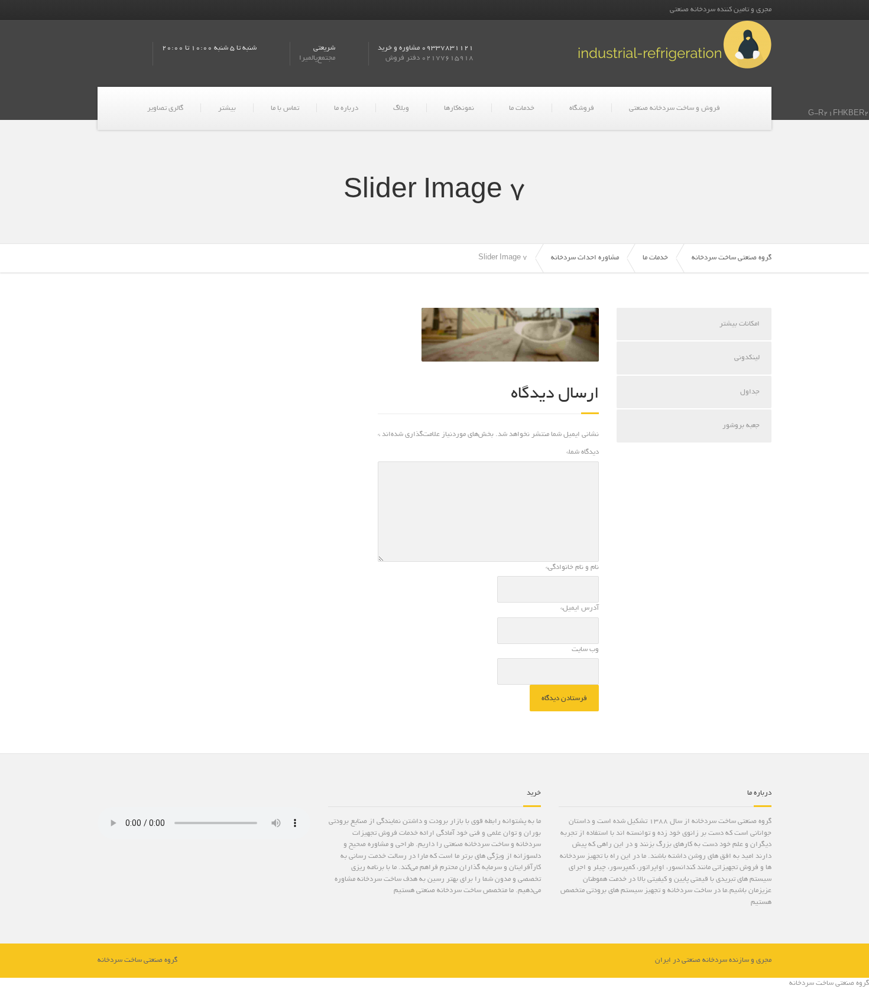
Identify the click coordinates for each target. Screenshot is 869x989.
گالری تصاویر (165, 108)
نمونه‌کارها (459, 108)
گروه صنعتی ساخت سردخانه (731, 258)
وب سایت (585, 649)
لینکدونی (747, 358)
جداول (750, 392)
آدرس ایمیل (579, 608)
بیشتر (227, 108)
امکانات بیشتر (739, 324)
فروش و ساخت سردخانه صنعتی (674, 108)
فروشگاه (581, 108)
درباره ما (346, 108)
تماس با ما (285, 108)
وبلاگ (401, 108)
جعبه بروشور (741, 426)
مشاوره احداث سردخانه (585, 258)
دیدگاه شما (582, 452)
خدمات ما (521, 108)
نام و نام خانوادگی (572, 567)
